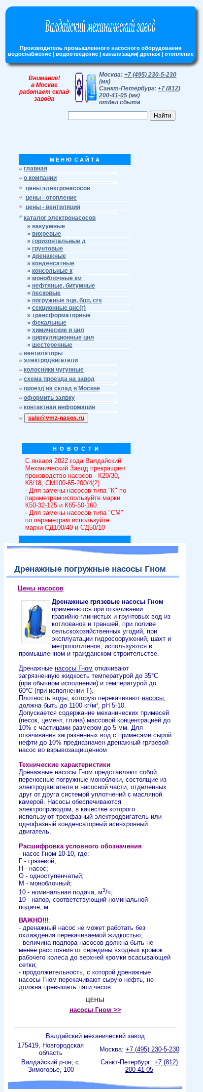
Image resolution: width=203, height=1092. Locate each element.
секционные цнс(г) (59, 307)
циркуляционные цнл (63, 337)
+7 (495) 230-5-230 (150, 74)
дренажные (49, 255)
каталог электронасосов (60, 217)
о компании (40, 177)
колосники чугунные (54, 369)
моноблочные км (57, 278)
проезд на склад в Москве (62, 388)
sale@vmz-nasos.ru (56, 418)
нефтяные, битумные (63, 285)
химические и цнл (58, 330)
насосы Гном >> (95, 1009)
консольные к (52, 270)
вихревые (46, 233)
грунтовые (47, 248)
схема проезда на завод (59, 379)
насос (37, 868)
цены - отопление (51, 197)
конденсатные (53, 263)
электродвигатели (51, 360)
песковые (46, 293)
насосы (153, 698)
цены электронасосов (58, 188)
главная (35, 168)
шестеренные (52, 344)
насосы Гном (74, 668)
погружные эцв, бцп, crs (67, 300)
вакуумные (48, 226)
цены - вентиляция (53, 207)
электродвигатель (122, 816)
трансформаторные (61, 315)
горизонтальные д (59, 241)
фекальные (49, 322)
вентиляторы (43, 353)
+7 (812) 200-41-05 (151, 1065)
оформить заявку (49, 397)
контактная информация (59, 407)
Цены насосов (41, 588)
